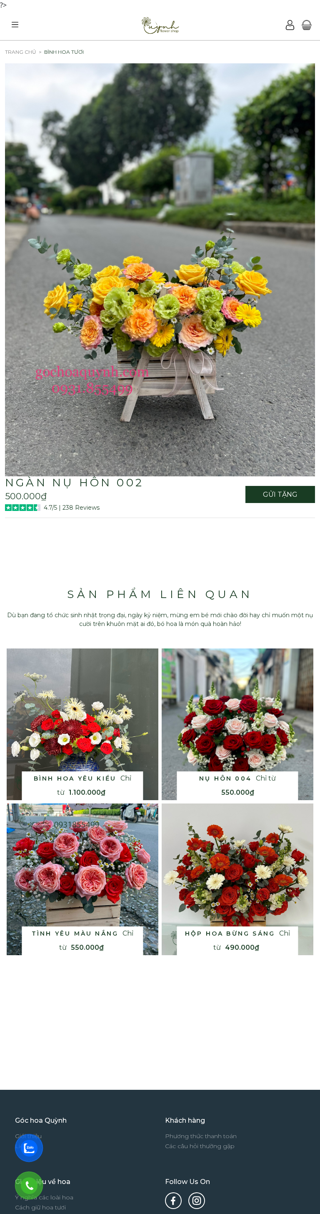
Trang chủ (20, 52)
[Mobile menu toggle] (15, 25)
